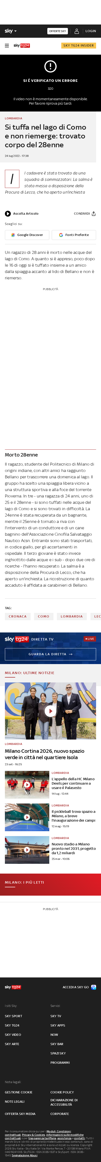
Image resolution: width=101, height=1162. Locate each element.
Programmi (60, 1062)
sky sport (13, 1016)
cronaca (18, 616)
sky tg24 (12, 1025)
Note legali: (13, 1082)
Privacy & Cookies (33, 1135)
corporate (59, 1114)
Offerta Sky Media (20, 1114)
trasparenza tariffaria (42, 1138)
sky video (13, 1035)
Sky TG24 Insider (78, 45)
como (44, 616)
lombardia (72, 616)
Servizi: (55, 1006)
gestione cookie (18, 1092)
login (91, 31)
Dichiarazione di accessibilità (63, 1102)
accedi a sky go (76, 987)
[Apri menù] (7, 45)
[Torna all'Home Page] (22, 45)
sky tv (55, 1016)
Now (54, 1035)
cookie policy (62, 1092)
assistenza (64, 1138)
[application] (21, 214)
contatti (79, 1138)
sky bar (56, 1044)
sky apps (57, 1025)
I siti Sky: (11, 1006)
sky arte (12, 1044)
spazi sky (58, 1053)
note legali (14, 1101)
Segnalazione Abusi (25, 1155)
